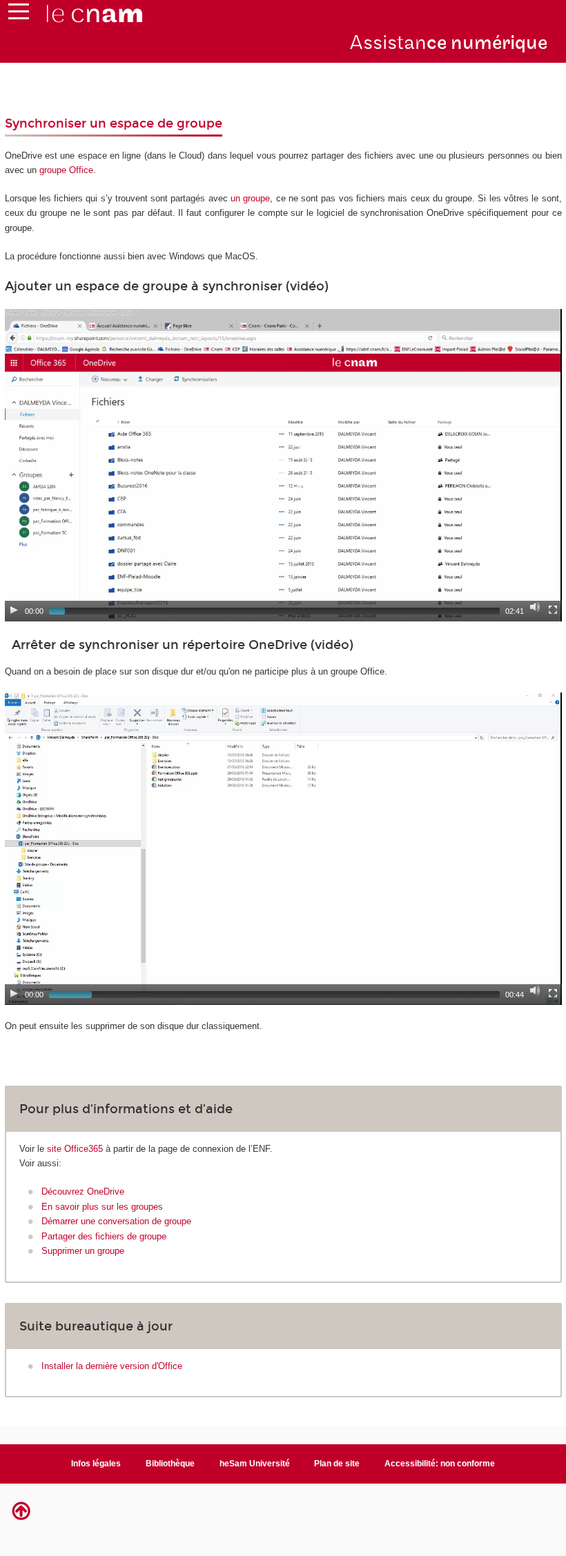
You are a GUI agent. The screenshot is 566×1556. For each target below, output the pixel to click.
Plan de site (337, 1463)
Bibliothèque (170, 1463)
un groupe (250, 198)
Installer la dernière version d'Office (111, 1366)
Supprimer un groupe (82, 1251)
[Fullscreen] (552, 609)
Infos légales (96, 1463)
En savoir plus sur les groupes (102, 1206)
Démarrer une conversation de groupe (116, 1221)
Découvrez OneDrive (82, 1191)
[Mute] (534, 606)
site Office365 (75, 1149)
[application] (283, 465)
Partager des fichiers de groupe (103, 1236)
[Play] (13, 609)
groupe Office (66, 170)
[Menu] (18, 14)
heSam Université (254, 1463)
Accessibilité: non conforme (439, 1463)
